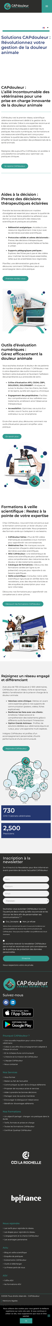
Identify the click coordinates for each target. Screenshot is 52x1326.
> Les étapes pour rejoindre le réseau (19, 1232)
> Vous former (9, 1077)
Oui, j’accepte (12, 921)
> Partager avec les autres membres (19, 1096)
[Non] (49, 1315)
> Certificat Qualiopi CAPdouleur (17, 1130)
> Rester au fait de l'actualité (15, 1081)
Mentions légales (10, 1301)
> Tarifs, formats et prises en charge (18, 1123)
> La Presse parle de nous (14, 1267)
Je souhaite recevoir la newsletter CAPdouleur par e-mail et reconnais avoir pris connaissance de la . (25, 948)
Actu (5, 1247)
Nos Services (10, 1072)
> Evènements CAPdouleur (14, 1260)
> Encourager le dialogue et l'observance (20, 1100)
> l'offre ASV (8, 1280)
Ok (26, 1321)
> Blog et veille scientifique (15, 1252)
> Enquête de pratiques (13, 1256)
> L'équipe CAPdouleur (13, 1060)
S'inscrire (26, 958)
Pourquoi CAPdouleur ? (16, 1035)
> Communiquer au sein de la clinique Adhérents (24, 1085)
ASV (5, 1275)
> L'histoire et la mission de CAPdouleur (20, 1057)
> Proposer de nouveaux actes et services (21, 1088)
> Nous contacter (10, 1064)
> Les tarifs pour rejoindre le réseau (18, 1228)
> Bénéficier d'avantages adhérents (18, 1103)
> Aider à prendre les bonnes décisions (19, 1092)
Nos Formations (12, 1111)
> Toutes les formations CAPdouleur (18, 1126)
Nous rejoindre (11, 1223)
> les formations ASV (12, 1284)
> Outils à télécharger (12, 1264)
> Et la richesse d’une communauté (18, 1053)
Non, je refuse (29, 921)
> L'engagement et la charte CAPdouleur (21, 1236)
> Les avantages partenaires (15, 1239)
